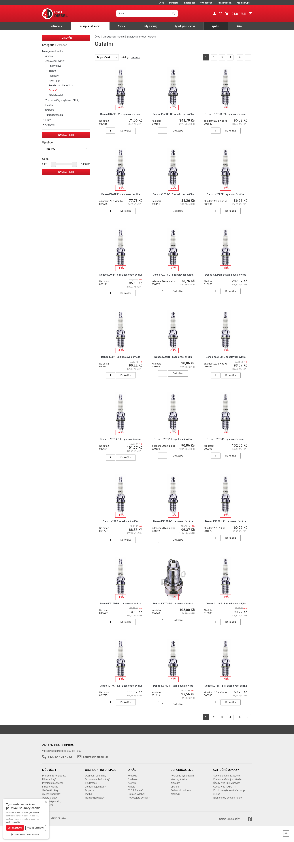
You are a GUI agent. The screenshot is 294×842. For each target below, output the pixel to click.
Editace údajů (49, 779)
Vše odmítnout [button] (35, 828)
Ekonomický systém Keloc (227, 797)
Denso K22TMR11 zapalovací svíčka (120, 603)
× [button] (45, 802)
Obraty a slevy (49, 797)
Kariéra (131, 786)
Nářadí (240, 26)
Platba (88, 794)
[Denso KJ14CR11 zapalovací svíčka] (225, 578)
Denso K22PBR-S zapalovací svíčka (173, 521)
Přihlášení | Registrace (54, 775)
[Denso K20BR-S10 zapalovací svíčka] (173, 168)
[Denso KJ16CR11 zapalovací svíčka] (173, 660)
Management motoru (90, 26)
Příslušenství (56, 95)
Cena (45, 158)
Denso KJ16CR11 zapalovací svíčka (173, 685)
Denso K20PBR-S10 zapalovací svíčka (120, 274)
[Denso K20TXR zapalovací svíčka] (225, 413)
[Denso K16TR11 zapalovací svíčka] (120, 168)
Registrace (189, 3)
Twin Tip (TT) (55, 80)
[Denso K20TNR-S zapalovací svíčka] (225, 331)
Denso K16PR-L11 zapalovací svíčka (120, 114)
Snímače (50, 110)
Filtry (48, 119)
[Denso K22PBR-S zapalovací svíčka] (173, 495)
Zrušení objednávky (95, 786)
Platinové (54, 75)
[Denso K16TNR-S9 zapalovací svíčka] (225, 88)
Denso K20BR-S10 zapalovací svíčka (173, 194)
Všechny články (179, 779)
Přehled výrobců (136, 794)
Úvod (161, 3)
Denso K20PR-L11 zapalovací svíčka (173, 274)
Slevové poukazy (51, 794)
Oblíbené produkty (52, 801)
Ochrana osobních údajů (97, 779)
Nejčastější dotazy (95, 797)
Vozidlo (121, 26)
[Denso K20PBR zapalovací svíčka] (225, 168)
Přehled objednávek (52, 783)
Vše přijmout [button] (15, 828)
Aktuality (175, 783)
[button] (26, 834)
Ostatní (53, 90)
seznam (135, 57)
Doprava (89, 790)
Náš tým (132, 783)
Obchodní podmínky (95, 775)
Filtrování (66, 37)
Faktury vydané (50, 786)
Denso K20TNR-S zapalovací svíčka (226, 356)
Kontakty (132, 775)
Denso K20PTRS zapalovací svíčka (120, 356)
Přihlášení (174, 3)
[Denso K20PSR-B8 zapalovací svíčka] (225, 249)
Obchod (175, 786)
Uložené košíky (50, 790)
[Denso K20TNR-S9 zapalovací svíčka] (120, 413)
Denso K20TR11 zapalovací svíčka (173, 439)
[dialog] (26, 819)
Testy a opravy (150, 26)
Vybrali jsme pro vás (185, 26)
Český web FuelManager (226, 783)
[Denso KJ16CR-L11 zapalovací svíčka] (225, 660)
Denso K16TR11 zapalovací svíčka (120, 194)
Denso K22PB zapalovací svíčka (121, 521)
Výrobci (215, 26)
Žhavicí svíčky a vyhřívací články (62, 100)
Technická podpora (181, 790)
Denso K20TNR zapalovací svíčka (173, 356)
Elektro (49, 105)
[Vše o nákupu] (250, 13)
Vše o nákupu (243, 3)
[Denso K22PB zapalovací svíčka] (120, 495)
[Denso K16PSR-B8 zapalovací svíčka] (173, 88)
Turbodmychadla (54, 114)
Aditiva (49, 56)
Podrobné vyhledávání (182, 775)
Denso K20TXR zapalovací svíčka (225, 439)
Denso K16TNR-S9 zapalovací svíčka (225, 114)
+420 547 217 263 (60, 757)
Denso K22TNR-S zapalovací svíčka (173, 603)
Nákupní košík (224, 3)
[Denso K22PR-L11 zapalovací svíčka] (225, 495)
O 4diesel (133, 779)
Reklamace (91, 783)
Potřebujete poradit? (139, 797)
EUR (243, 14)
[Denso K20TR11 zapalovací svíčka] (173, 413)
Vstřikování (56, 26)
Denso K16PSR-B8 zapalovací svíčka (173, 114)
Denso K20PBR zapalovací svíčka (225, 194)
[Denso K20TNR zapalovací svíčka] (173, 331)
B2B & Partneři (135, 790)
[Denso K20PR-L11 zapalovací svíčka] (173, 249)
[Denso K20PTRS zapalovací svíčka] (120, 331)
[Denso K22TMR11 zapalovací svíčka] (120, 578)
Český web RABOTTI (224, 786)
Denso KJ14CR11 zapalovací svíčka (225, 603)
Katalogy (175, 794)
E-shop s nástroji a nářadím (227, 779)
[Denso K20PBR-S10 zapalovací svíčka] (120, 249)
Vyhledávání (206, 3)
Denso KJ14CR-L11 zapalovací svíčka (121, 685)
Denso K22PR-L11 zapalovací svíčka (225, 521)
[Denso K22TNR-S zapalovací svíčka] (173, 578)
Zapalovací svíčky (54, 61)
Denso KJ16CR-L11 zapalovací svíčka (225, 685)
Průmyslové (55, 65)
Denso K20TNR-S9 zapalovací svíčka (120, 439)
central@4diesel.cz (95, 757)
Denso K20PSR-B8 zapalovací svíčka (225, 274)
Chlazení (50, 124)
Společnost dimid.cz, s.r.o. (227, 775)
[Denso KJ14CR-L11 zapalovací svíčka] (120, 660)
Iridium (52, 70)
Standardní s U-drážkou (61, 85)
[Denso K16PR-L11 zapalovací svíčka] (120, 88)
